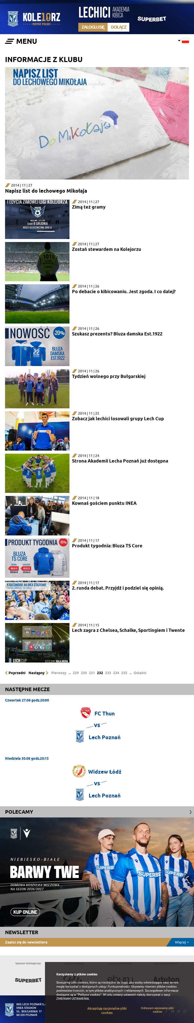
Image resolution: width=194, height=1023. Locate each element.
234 (116, 673)
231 (92, 673)
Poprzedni (17, 673)
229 (76, 673)
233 (108, 673)
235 (124, 673)
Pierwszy (58, 673)
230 (84, 673)
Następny (37, 673)
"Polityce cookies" (89, 995)
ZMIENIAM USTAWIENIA (72, 999)
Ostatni (140, 673)
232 (100, 673)
